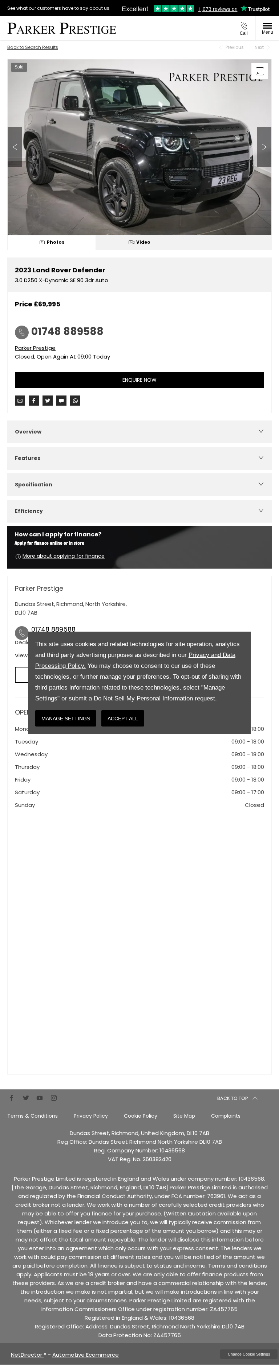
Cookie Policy (140, 1115)
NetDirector (27, 1354)
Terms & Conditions (32, 1115)
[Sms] (61, 400)
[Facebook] (11, 1097)
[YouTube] (39, 1097)
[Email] (20, 400)
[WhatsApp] (75, 400)
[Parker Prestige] (61, 28)
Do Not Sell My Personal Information (143, 698)
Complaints (225, 1115)
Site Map (184, 1115)
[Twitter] (25, 1097)
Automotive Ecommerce (85, 1354)
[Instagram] (53, 1097)
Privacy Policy (91, 1115)
